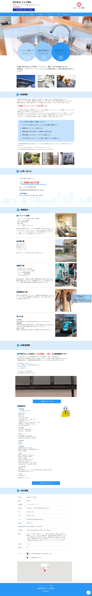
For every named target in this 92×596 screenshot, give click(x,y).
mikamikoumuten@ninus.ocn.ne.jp (35, 519)
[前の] (7, 36)
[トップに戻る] (88, 592)
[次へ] (85, 36)
